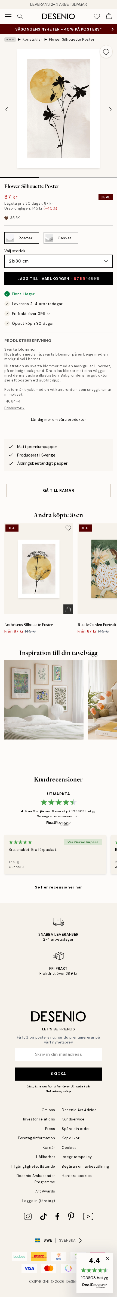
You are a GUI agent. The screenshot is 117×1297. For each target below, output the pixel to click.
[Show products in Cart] (109, 16)
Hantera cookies (77, 1175)
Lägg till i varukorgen (58, 278)
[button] (94, 1273)
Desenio (74, 1281)
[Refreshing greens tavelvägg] (44, 700)
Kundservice (73, 1119)
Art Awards (45, 1191)
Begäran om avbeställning (85, 1166)
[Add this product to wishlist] (106, 51)
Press (50, 1128)
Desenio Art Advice (79, 1110)
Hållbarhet (45, 1157)
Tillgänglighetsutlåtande (33, 1166)
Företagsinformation (36, 1138)
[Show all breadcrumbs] (10, 39)
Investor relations (39, 1119)
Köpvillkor (70, 1138)
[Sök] (20, 16)
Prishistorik (14, 408)
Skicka (58, 1073)
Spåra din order (76, 1128)
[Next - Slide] (110, 109)
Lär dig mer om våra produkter (58, 419)
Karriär (49, 1147)
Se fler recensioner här (58, 887)
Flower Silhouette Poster (71, 39)
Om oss (48, 1110)
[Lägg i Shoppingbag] (68, 609)
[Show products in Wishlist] (97, 16)
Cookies (69, 1147)
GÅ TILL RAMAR (58, 490)
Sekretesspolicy (58, 1091)
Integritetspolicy (77, 1157)
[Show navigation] (8, 16)
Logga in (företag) (38, 1200)
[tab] (19, 175)
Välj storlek (15, 250)
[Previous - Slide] (6, 109)
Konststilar (32, 39)
